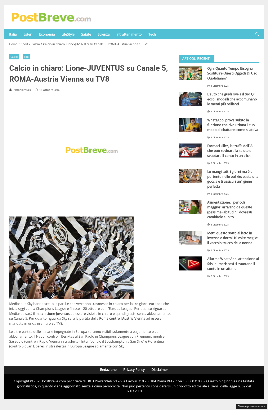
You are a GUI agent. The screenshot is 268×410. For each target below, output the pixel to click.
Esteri (27, 34)
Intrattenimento (129, 34)
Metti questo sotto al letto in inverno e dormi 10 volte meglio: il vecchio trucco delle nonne (232, 238)
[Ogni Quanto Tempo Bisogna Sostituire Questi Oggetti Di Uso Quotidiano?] (190, 73)
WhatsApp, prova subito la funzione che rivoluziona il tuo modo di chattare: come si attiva (232, 125)
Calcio (14, 57)
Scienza (104, 34)
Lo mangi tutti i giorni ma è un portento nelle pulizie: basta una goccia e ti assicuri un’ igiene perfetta (232, 178)
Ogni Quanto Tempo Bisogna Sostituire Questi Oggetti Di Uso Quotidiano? (232, 73)
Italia (13, 34)
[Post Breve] (51, 16)
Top (26, 57)
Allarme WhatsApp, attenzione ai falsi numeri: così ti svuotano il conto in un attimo (233, 263)
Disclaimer (159, 369)
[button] (257, 34)
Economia (47, 34)
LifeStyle (68, 34)
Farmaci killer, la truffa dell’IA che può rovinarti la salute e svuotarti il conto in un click (230, 151)
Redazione (108, 369)
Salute (86, 34)
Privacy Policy (134, 369)
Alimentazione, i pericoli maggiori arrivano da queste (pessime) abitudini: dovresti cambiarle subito (229, 209)
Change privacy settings (251, 406)
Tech (152, 34)
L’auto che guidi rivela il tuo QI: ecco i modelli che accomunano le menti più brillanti (232, 99)
